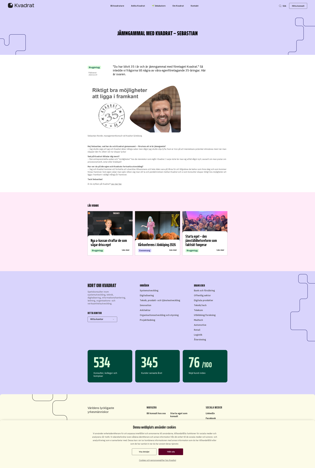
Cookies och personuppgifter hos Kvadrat (157, 460)
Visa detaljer (144, 452)
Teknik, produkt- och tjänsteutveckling (160, 300)
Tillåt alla (171, 452)
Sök (284, 6)
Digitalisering (147, 295)
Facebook (211, 418)
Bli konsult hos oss (156, 413)
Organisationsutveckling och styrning (159, 315)
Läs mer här (116, 184)
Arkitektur (145, 310)
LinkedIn (210, 413)
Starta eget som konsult (178, 415)
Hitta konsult (298, 6)
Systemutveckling (149, 290)
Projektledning (147, 320)
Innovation (145, 305)
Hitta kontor (96, 319)
